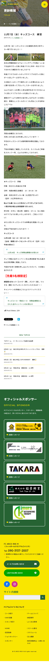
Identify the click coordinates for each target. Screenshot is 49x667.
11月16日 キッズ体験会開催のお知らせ (23, 252)
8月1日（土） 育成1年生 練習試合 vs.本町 (19, 376)
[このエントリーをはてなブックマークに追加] (18, 319)
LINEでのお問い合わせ (15, 573)
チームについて (32, 613)
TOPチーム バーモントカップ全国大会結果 (19, 341)
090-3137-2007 (18, 550)
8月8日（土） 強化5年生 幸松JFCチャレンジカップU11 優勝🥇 (24, 350)
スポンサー (9, 641)
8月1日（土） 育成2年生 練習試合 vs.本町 (19, 368)
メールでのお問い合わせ (15, 564)
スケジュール (32, 632)
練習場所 (30, 617)
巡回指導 (8, 632)
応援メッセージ (14, 435)
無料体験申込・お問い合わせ (36, 642)
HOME (7, 628)
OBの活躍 (8, 617)
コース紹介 (9, 613)
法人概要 (30, 636)
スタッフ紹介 (9, 622)
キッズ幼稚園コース (17, 38)
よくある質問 (32, 622)
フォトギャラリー (11, 636)
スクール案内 (32, 628)
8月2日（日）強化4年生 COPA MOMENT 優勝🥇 (20, 360)
